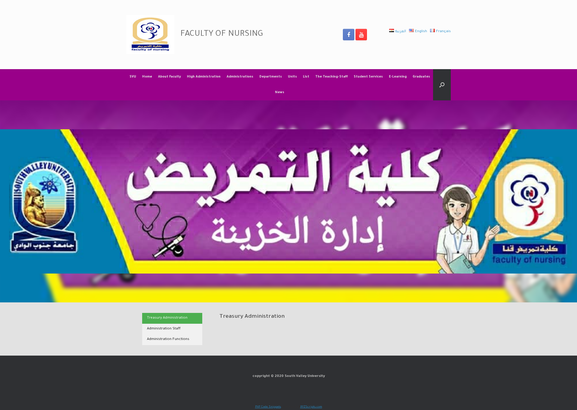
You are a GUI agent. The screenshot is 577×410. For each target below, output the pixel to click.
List (306, 77)
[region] (288, 201)
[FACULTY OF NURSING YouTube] (361, 34)
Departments (270, 77)
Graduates (421, 77)
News (279, 92)
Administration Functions (168, 339)
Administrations (240, 77)
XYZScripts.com (311, 407)
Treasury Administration (167, 318)
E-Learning (398, 77)
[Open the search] (442, 84)
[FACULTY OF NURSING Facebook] (348, 34)
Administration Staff (164, 329)
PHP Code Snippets (268, 407)
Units (292, 77)
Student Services (368, 77)
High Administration (204, 77)
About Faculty (169, 77)
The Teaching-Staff (331, 77)
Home (147, 77)
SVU (133, 77)
